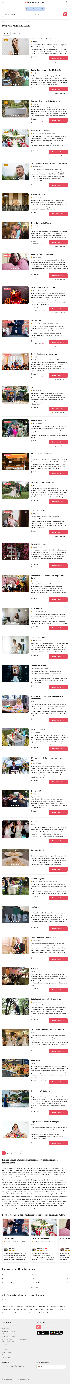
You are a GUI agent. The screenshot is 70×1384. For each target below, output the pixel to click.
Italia (42, 1367)
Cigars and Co (36, 791)
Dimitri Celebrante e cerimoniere (44, 354)
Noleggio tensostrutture (58, 1306)
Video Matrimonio (22, 1303)
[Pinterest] (11, 1366)
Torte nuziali (31, 1313)
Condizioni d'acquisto (8, 1331)
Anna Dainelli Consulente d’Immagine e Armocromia (47, 697)
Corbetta (39, 1283)
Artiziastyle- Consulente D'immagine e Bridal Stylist (49, 577)
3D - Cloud (35, 822)
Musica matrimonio (35, 1303)
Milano (4, 1275)
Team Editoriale (6, 1352)
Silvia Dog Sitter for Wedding (43, 482)
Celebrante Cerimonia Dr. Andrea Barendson (49, 164)
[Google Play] (56, 1334)
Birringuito (35, 387)
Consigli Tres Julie (38, 637)
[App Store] (42, 1334)
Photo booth (40, 1313)
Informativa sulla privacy (9, 1334)
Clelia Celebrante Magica (41, 223)
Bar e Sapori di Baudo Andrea (43, 287)
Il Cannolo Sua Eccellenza (41, 454)
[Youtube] (20, 1366)
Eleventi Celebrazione (39, 544)
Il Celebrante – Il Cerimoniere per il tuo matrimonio (46, 759)
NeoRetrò (35, 907)
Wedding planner (60, 1309)
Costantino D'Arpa (38, 666)
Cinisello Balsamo (41, 1275)
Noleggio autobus (31, 1306)
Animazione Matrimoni (8, 1309)
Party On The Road (38, 729)
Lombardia (27, 22)
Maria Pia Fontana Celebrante (43, 254)
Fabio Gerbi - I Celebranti (41, 130)
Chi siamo (5, 1349)
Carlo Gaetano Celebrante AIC (43, 938)
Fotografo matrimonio (8, 1303)
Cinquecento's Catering (40, 1091)
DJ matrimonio (51, 1313)
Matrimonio (5, 22)
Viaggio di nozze (20, 1313)
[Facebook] (3, 1366)
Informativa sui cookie (8, 1336)
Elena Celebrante (38, 511)
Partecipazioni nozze (8, 1306)
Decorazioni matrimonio (36, 1309)
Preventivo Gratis (58, 58)
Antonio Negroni (37, 879)
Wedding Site (6, 1357)
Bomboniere (20, 1306)
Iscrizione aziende (7, 1347)
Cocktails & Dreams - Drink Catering (45, 101)
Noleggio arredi (43, 1306)
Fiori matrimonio (22, 1309)
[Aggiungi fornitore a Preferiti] (26, 40)
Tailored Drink (36, 321)
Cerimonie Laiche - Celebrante (43, 39)
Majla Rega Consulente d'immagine (45, 1122)
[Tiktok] (24, 1366)
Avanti (17, 1153)
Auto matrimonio (47, 1303)
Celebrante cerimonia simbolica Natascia (47, 1030)
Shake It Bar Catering (39, 194)
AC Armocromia (37, 609)
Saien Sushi (35, 1060)
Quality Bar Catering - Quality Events (46, 70)
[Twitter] (7, 1366)
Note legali (5, 1328)
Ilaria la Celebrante (38, 421)
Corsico (4, 1279)
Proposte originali (16, 22)
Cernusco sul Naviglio (9, 1283)
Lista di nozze (49, 1309)
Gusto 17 (34, 968)
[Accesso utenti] (66, 2)
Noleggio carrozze (7, 1313)
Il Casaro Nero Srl (38, 850)
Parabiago (39, 1279)
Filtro (7, 34)
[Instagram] (16, 1366)
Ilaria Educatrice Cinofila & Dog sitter (46, 999)
